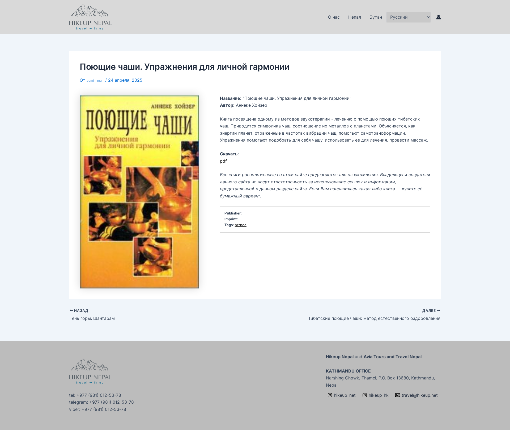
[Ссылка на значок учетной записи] (438, 17)
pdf (223, 161)
